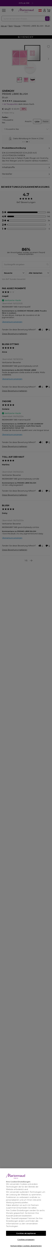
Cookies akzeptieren (26, 1233)
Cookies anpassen (25, 1239)
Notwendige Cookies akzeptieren (26, 1246)
